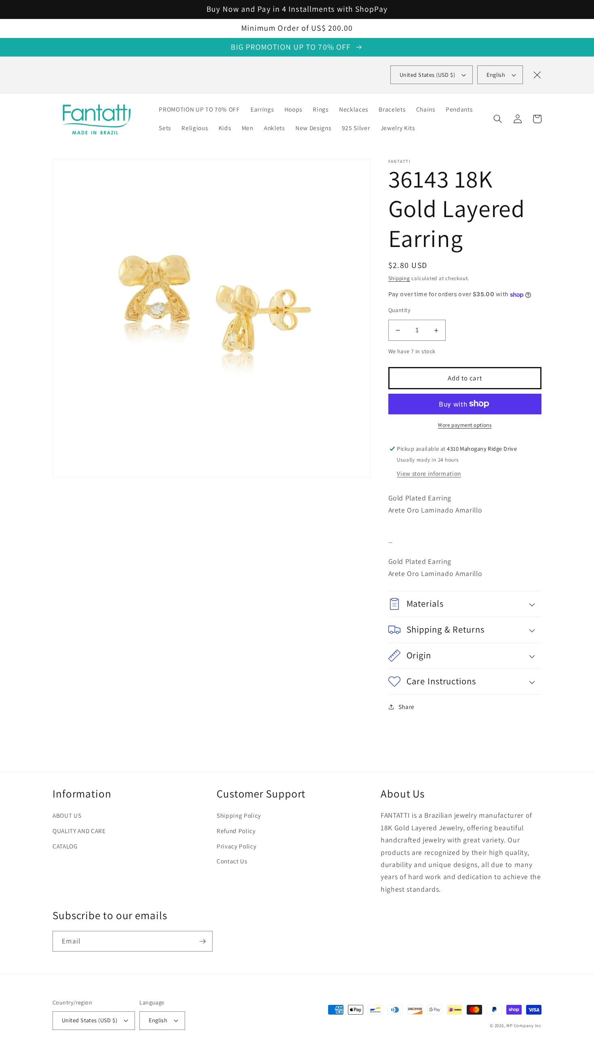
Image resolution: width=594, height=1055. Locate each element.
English (496, 74)
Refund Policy (236, 831)
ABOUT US (67, 815)
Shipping (399, 278)
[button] (498, 119)
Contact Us (232, 861)
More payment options (464, 425)
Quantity (399, 310)
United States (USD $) (89, 1020)
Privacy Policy (236, 846)
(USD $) (427, 74)
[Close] (537, 74)
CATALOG (65, 846)
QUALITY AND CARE (79, 831)
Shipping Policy (239, 815)
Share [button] (406, 707)
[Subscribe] (202, 941)
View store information (429, 473)
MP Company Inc (523, 1025)
